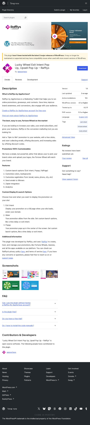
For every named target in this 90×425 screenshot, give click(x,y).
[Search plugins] (25, 17)
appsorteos (22, 72)
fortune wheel (82, 126)
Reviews (18, 80)
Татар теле (12, 409)
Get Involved (73, 368)
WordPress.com (9, 387)
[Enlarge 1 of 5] (16, 272)
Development (32, 80)
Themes (27, 372)
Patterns (27, 380)
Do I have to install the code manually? (18, 326)
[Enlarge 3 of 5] (55, 272)
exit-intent (83, 122)
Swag (71, 380)
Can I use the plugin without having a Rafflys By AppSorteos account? (16, 304)
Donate (72, 376)
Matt (5, 391)
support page (7, 258)
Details (7, 80)
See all (85, 158)
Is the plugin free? (9, 312)
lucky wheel (83, 131)
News (4, 372)
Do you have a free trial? (12, 319)
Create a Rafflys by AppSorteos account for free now (24, 111)
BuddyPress (8, 399)
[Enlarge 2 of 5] (36, 272)
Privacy (5, 380)
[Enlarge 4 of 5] (16, 284)
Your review (67, 158)
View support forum (70, 179)
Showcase (28, 368)
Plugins (27, 376)
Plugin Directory (8, 10)
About (4, 368)
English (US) (83, 117)
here (23, 251)
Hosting (5, 376)
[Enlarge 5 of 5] (36, 284)
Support (84, 80)
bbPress (6, 395)
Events (71, 372)
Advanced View (68, 137)
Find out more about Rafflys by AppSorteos (20, 116)
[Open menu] (86, 3)
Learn (48, 368)
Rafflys (44, 242)
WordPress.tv (52, 380)
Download (82, 68)
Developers (50, 376)
